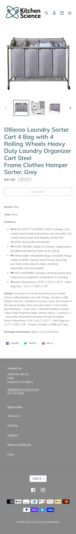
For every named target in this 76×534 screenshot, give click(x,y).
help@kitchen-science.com (23, 389)
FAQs (10, 454)
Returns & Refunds (19, 445)
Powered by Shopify (49, 522)
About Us (13, 416)
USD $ (36, 478)
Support (12, 435)
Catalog (12, 425)
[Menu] (70, 13)
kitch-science (32, 522)
